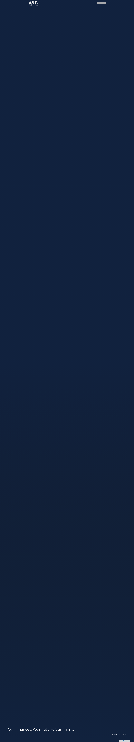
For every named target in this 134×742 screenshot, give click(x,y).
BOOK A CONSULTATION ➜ (119, 734)
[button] (48, 3)
